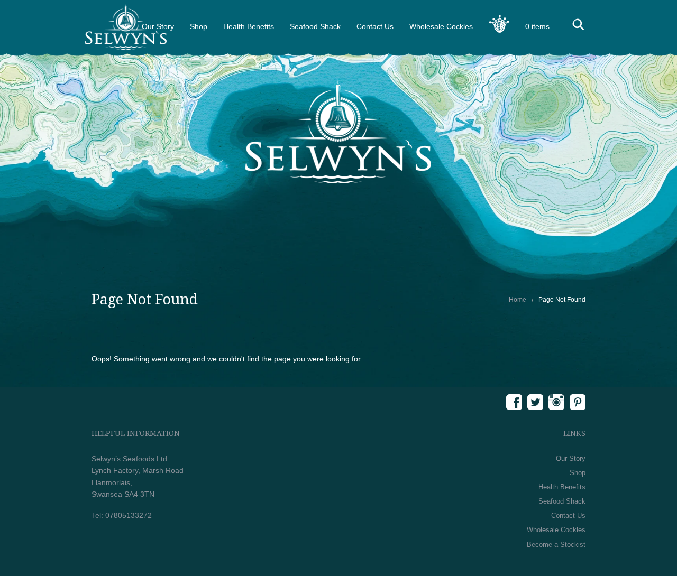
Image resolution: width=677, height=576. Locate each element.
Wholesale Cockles (441, 26)
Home (517, 299)
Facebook (514, 402)
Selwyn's (126, 26)
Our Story (570, 458)
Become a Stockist (556, 545)
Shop (198, 26)
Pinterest (577, 402)
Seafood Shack (315, 26)
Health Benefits (248, 26)
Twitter (535, 402)
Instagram (556, 402)
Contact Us (375, 26)
